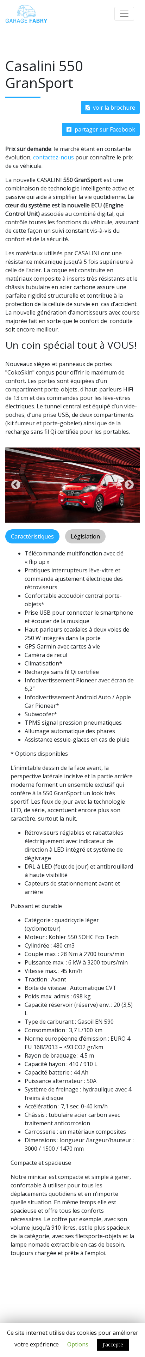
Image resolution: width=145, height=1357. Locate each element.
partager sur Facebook (104, 129)
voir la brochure (113, 107)
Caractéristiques (32, 536)
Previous (15, 485)
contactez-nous (53, 157)
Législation (85, 536)
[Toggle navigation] (124, 14)
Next (129, 485)
